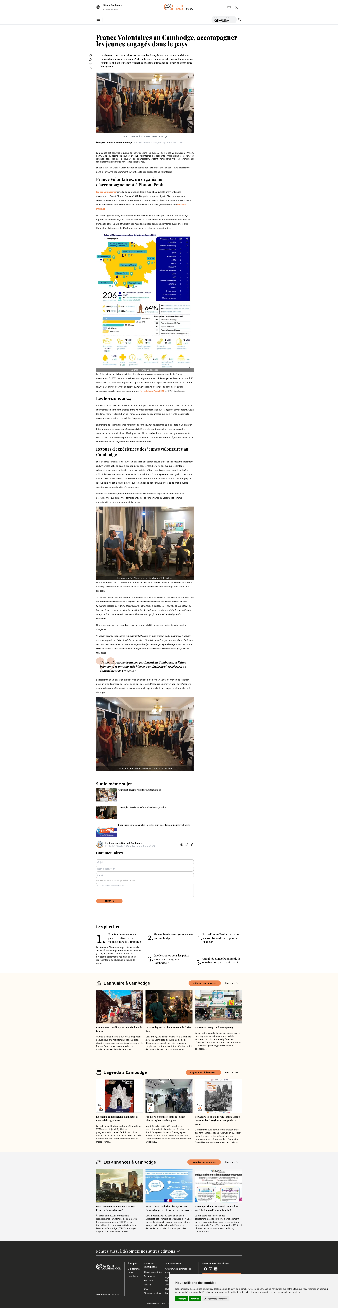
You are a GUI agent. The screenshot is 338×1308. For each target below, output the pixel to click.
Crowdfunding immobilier (178, 1268)
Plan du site (153, 1303)
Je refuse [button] (195, 1299)
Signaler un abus (152, 1293)
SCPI (167, 1273)
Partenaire (149, 1276)
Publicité (148, 1280)
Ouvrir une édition (153, 1272)
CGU (146, 1288)
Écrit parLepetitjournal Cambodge (114, 142)
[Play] (233, 19)
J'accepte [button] (181, 1299)
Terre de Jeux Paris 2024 (152, 391)
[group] (233, 19)
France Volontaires (106, 191)
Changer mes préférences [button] (215, 1299)
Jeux (167, 1288)
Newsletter (133, 1276)
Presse (147, 1284)
